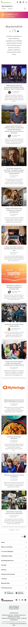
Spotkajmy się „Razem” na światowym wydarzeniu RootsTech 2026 (14, 287)
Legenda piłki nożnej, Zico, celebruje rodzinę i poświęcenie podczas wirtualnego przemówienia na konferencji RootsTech (14, 129)
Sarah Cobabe (17, 135)
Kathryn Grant (17, 91)
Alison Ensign (15, 175)
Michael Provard (15, 515)
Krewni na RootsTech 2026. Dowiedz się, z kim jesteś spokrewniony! (14, 210)
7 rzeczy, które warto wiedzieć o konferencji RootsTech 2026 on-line (14, 248)
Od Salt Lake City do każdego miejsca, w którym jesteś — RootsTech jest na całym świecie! (14, 363)
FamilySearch (15, 440)
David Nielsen (15, 214)
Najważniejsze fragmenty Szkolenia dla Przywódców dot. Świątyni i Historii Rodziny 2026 (14, 87)
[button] (25, 8)
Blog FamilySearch (7, 6)
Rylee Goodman (17, 328)
